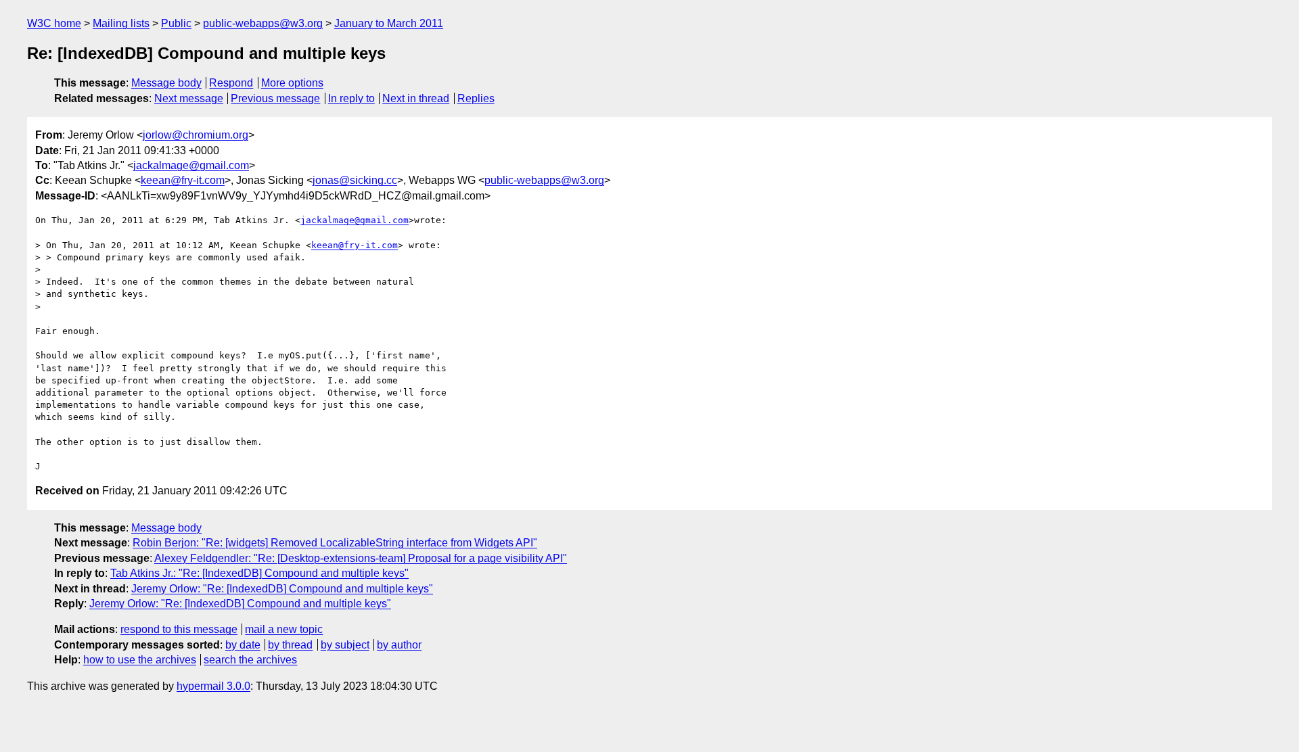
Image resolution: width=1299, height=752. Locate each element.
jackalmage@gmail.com (191, 165)
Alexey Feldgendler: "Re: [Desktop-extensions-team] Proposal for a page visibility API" (360, 558)
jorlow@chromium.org (195, 135)
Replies (476, 98)
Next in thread (415, 98)
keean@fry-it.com (183, 180)
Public (176, 23)
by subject (345, 645)
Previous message (275, 98)
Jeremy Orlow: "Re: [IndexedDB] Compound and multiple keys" (282, 588)
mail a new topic (284, 629)
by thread (290, 645)
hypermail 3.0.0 (213, 686)
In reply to (351, 98)
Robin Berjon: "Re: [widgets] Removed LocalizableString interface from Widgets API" (335, 542)
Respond (231, 83)
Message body (166, 83)
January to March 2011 (388, 23)
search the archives (250, 659)
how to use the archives (139, 659)
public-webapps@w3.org (263, 23)
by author (399, 645)
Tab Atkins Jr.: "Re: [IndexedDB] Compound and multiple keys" (259, 573)
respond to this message (178, 629)
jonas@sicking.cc (355, 180)
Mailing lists (121, 23)
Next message (188, 98)
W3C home (54, 23)
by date (242, 645)
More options (292, 83)
